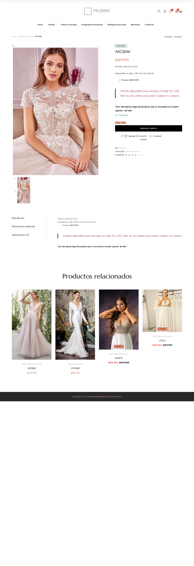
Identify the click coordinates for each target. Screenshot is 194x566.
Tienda (51, 25)
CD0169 (75, 368)
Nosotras (135, 25)
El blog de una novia (117, 25)
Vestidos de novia (25, 36)
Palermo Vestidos (96, 397)
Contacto (149, 25)
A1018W (31, 368)
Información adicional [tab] (23, 226)
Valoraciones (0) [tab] (20, 234)
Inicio (40, 25)
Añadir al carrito (148, 128)
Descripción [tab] (18, 217)
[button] (13, 46)
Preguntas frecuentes (92, 25)
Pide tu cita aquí (69, 25)
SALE (24, 364)
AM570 (119, 358)
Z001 (162, 340)
